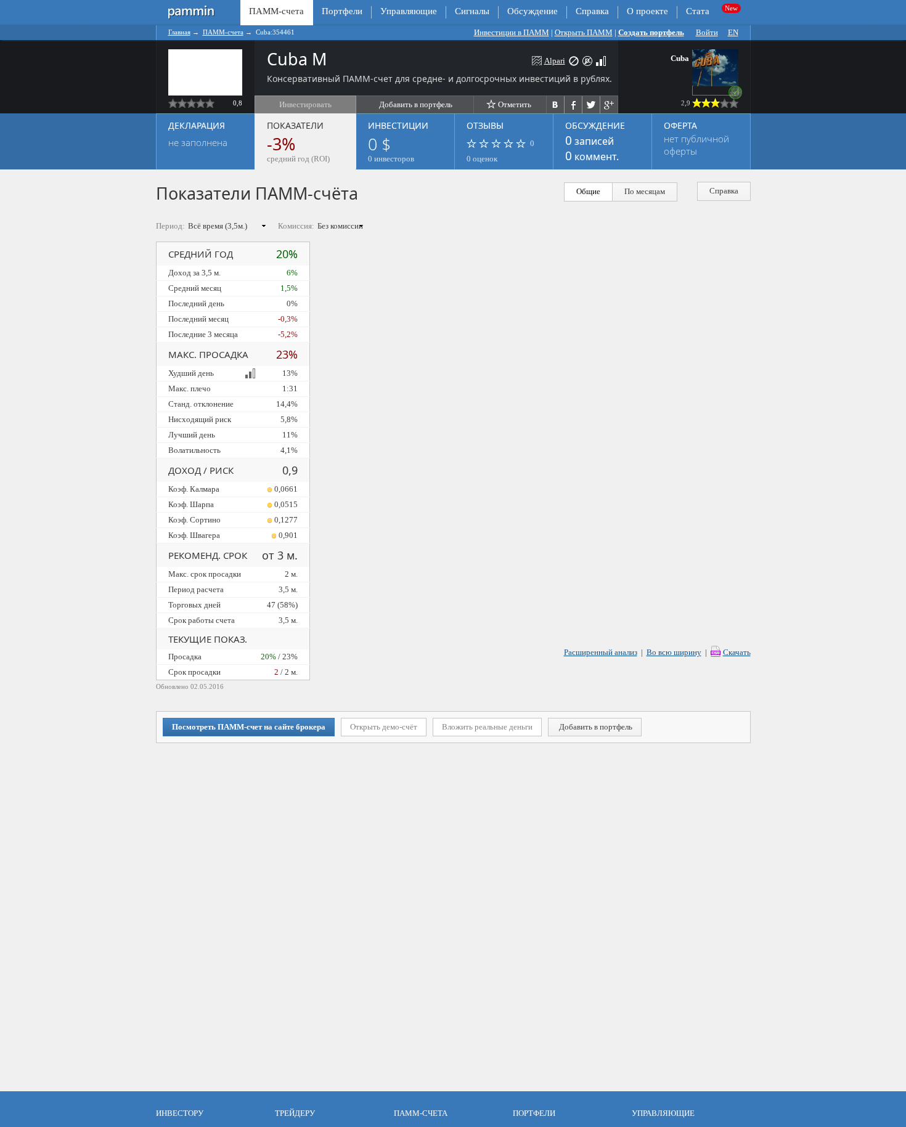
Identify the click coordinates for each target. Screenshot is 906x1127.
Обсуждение (532, 11)
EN (733, 32)
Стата (697, 11)
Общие (588, 191)
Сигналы (472, 11)
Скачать (737, 652)
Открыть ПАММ (584, 32)
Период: (170, 225)
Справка (592, 11)
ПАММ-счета (223, 32)
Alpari (554, 60)
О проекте (647, 11)
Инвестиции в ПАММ (511, 32)
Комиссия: (296, 225)
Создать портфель (651, 32)
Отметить (514, 104)
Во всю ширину (674, 652)
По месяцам (644, 191)
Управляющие (408, 11)
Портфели (342, 11)
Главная (179, 32)
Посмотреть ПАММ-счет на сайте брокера (248, 726)
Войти (707, 32)
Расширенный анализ (600, 652)
